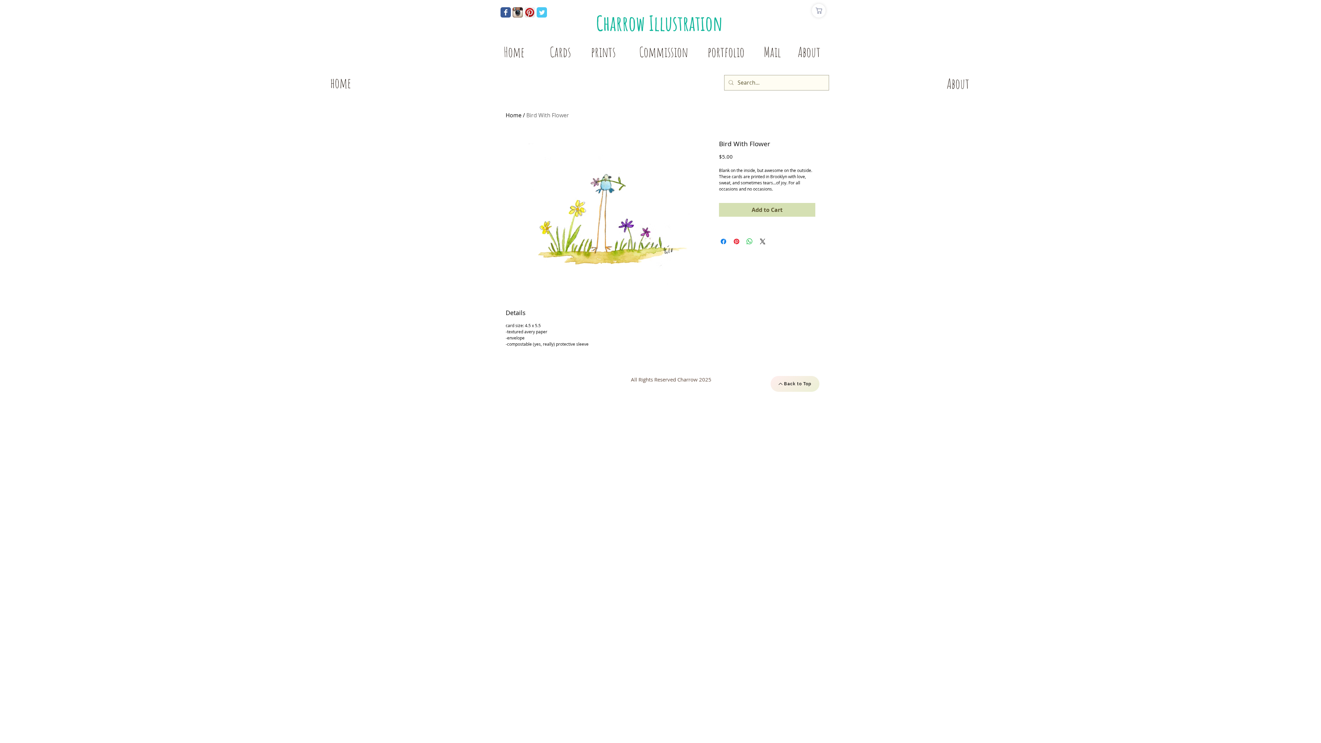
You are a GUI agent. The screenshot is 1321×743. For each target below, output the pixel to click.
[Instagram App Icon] (518, 12)
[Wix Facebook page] (506, 12)
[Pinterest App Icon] (530, 12)
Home (514, 115)
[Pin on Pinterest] (736, 241)
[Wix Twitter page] (542, 12)
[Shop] (819, 11)
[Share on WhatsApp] (749, 241)
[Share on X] (763, 241)
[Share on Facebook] (723, 241)
